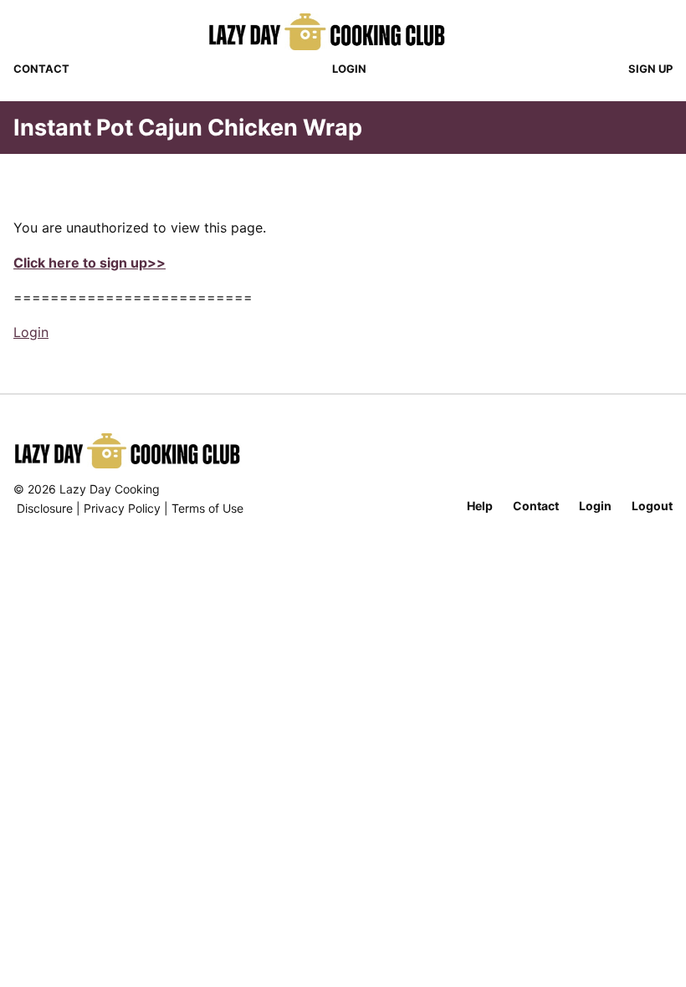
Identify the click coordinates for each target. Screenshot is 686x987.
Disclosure (45, 508)
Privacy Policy (122, 508)
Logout (652, 506)
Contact (41, 68)
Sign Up (650, 68)
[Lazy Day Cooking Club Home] (343, 31)
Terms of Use (207, 508)
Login (349, 68)
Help (480, 506)
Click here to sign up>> (89, 262)
